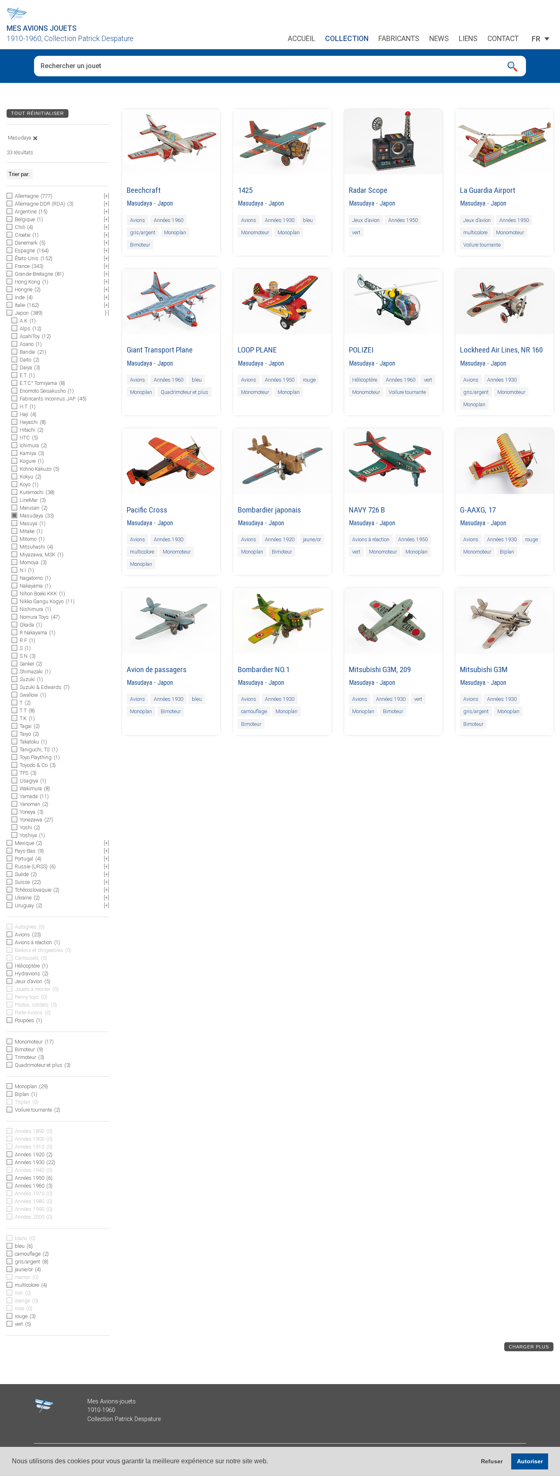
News (439, 39)
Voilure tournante (482, 244)
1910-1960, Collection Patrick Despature (70, 38)
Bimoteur (140, 244)
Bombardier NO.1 (263, 669)
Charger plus (529, 1346)
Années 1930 (279, 220)
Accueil (301, 39)
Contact (503, 39)
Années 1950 (403, 220)
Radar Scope (368, 190)
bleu (308, 220)
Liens (468, 39)
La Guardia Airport (487, 190)
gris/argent (142, 232)
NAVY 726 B (367, 510)
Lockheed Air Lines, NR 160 (501, 350)
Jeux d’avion (366, 220)
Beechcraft (144, 190)
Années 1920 (279, 539)
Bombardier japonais (269, 510)
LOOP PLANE (257, 350)
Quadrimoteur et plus (184, 392)
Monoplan (175, 232)
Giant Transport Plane (160, 350)
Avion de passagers (157, 669)
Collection (347, 39)
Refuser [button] (492, 1461)
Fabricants (398, 39)
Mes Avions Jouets (42, 28)
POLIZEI (361, 350)
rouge (309, 380)
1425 (245, 190)
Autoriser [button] (530, 1461)
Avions (137, 220)
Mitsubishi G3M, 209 (380, 669)
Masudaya (139, 203)
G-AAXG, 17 (478, 510)
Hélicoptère (364, 380)
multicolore (475, 232)
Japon (165, 203)
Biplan (507, 552)
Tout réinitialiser (37, 113)
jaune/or (312, 539)
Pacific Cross (147, 510)
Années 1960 (168, 220)
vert (356, 232)
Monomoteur (255, 232)
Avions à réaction (370, 539)
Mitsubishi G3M (484, 669)
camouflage (254, 711)
